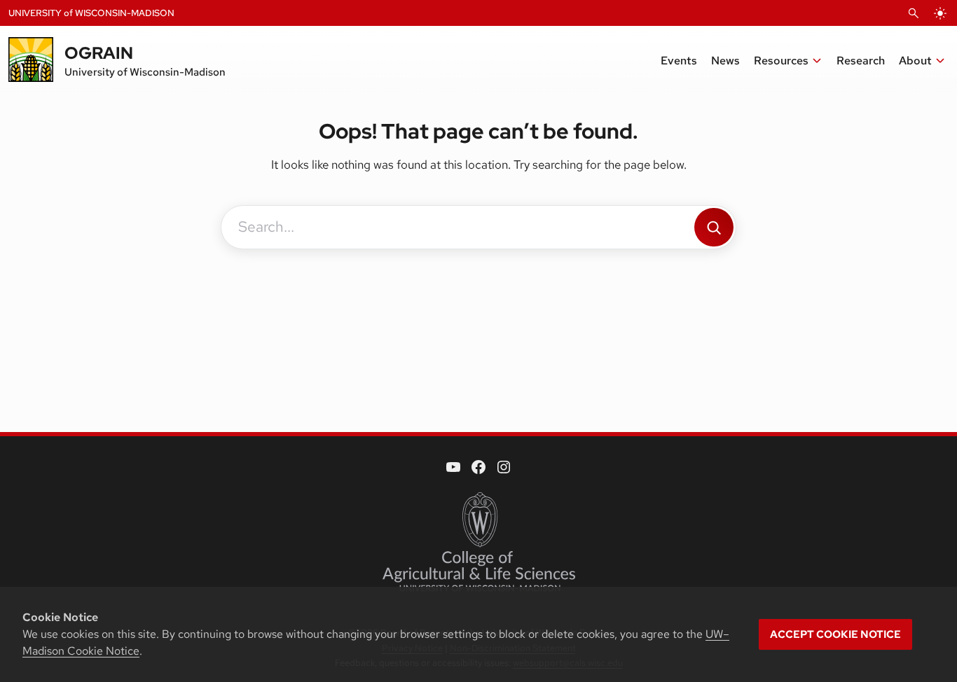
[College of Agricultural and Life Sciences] (479, 542)
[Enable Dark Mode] (940, 13)
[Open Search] (914, 13)
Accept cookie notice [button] (835, 634)
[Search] (714, 227)
